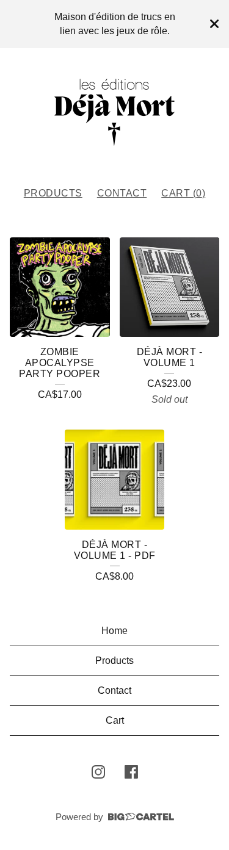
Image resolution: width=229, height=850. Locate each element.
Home (114, 630)
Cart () (183, 193)
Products (53, 193)
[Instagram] (98, 771)
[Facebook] (131, 771)
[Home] (114, 112)
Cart (115, 720)
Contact (122, 193)
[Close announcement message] (214, 24)
